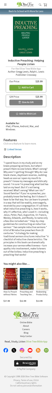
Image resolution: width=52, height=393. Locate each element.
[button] (40, 4)
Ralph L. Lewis (37, 72)
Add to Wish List (27, 114)
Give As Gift (28, 102)
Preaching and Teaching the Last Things (26, 294)
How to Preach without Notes (10, 293)
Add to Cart (27, 87)
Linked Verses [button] (14, 149)
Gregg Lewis (22, 72)
